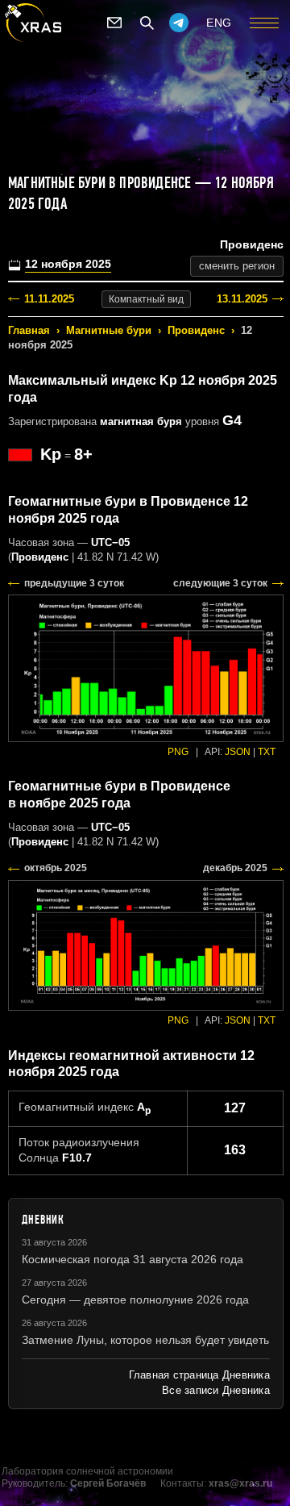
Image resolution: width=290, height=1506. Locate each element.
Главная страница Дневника (199, 1375)
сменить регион (237, 266)
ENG (219, 22)
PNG (178, 751)
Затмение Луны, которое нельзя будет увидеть (145, 1339)
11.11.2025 (49, 299)
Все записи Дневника (216, 1390)
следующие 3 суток (220, 583)
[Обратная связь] (114, 22)
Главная (29, 330)
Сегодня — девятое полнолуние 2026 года (135, 1299)
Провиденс (196, 330)
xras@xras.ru (240, 1483)
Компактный (146, 299)
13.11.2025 (242, 299)
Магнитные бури (108, 330)
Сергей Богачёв (108, 1483)
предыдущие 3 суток (74, 583)
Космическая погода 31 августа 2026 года (132, 1259)
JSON (238, 751)
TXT (267, 751)
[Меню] (264, 22)
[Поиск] (147, 22)
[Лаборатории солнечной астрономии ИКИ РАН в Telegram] (179, 22)
